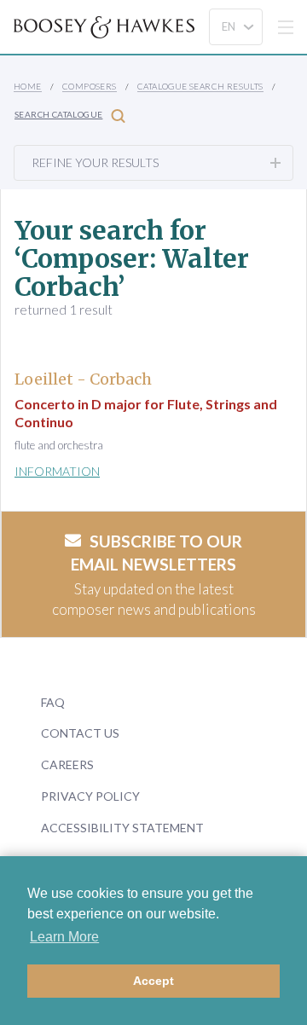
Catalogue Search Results (200, 86)
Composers (89, 86)
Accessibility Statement (122, 827)
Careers (67, 764)
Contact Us (80, 733)
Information (57, 471)
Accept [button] (153, 980)
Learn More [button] (64, 936)
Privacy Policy (90, 796)
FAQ (53, 702)
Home (28, 86)
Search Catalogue (58, 114)
